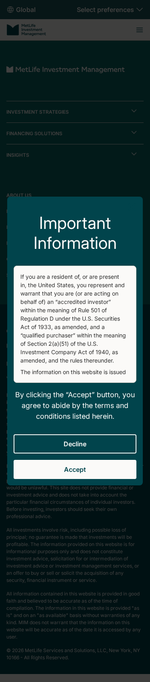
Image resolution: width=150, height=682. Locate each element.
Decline (75, 444)
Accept (75, 469)
